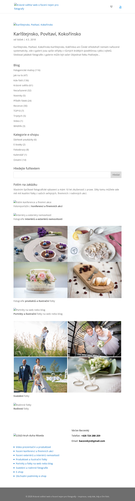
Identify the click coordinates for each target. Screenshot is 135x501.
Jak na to (18, 75)
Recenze (18, 105)
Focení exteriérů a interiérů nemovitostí (37, 455)
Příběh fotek (20, 100)
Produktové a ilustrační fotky (31, 459)
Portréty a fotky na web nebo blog (34, 463)
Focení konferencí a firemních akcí (34, 451)
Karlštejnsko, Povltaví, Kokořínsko (47, 34)
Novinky (18, 95)
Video (17, 120)
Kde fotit (18, 80)
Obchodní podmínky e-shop (31, 476)
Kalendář (19, 154)
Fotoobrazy (20, 149)
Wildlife (18, 126)
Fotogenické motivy (24, 70)
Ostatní (18, 159)
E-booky (18, 144)
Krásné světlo (21, 85)
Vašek (20, 39)
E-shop (19, 471)
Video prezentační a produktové (33, 447)
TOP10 (17, 110)
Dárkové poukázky (23, 139)
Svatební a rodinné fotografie (32, 467)
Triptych (18, 115)
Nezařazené (20, 90)
